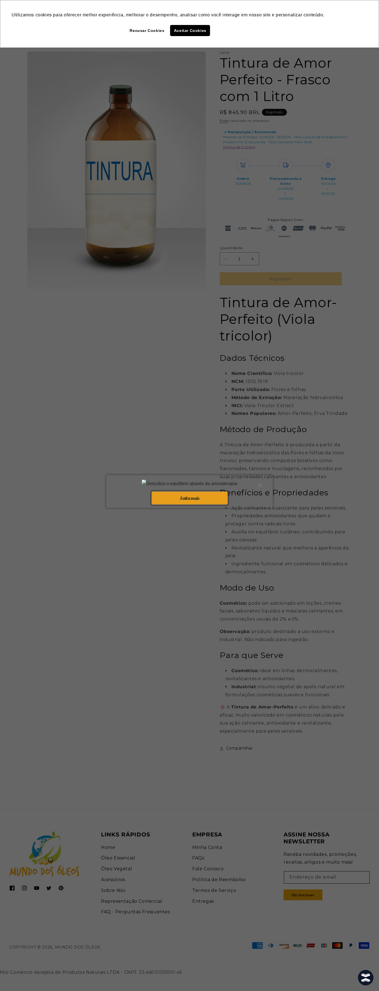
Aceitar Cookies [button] (190, 30)
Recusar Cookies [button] (147, 30)
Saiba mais (189, 498)
